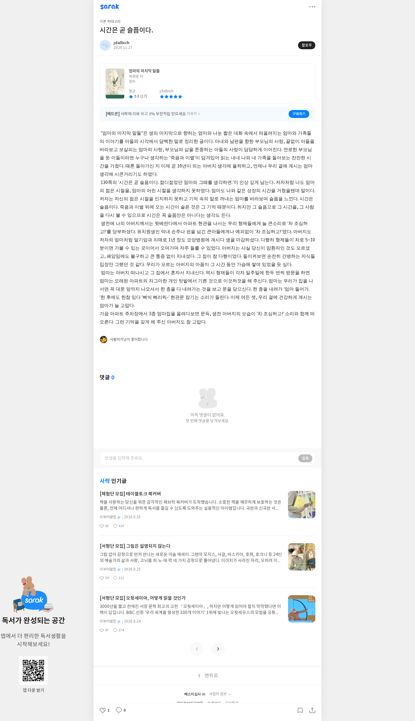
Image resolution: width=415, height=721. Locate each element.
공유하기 (312, 710)
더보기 (312, 7)
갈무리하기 (300, 710)
